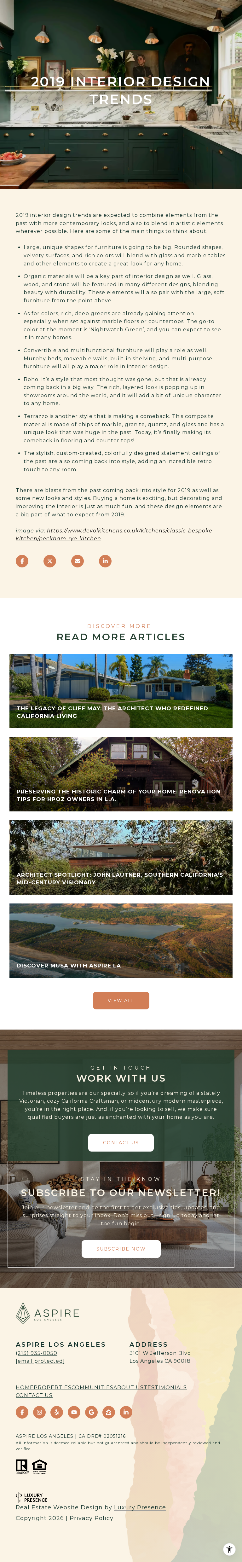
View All (121, 1000)
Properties (53, 1388)
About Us (128, 1388)
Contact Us (34, 1395)
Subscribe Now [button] (121, 1249)
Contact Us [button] (121, 1143)
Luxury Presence (140, 1507)
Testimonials (165, 1388)
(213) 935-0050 (36, 1353)
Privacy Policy (91, 1518)
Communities (92, 1388)
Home (25, 1388)
